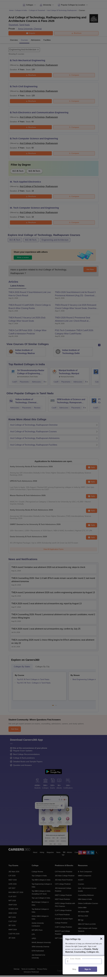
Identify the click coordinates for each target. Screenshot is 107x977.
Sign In (88, 969)
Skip (74, 969)
